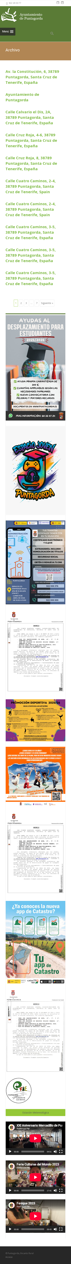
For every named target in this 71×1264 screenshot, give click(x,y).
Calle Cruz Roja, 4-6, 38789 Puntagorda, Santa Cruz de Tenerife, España (31, 140)
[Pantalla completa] (61, 1151)
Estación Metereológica (35, 1112)
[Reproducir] (10, 1151)
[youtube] (62, 4)
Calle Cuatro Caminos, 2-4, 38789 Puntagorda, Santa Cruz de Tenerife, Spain (31, 186)
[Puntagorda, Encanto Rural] (26, 15)
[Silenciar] (55, 1151)
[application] (35, 1138)
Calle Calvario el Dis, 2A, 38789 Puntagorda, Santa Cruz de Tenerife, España (30, 117)
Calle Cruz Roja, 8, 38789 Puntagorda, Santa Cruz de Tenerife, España (31, 163)
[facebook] (58, 4)
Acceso (9, 1257)
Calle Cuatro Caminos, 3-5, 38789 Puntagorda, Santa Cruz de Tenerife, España (31, 232)
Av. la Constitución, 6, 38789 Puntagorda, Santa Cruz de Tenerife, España (32, 77)
